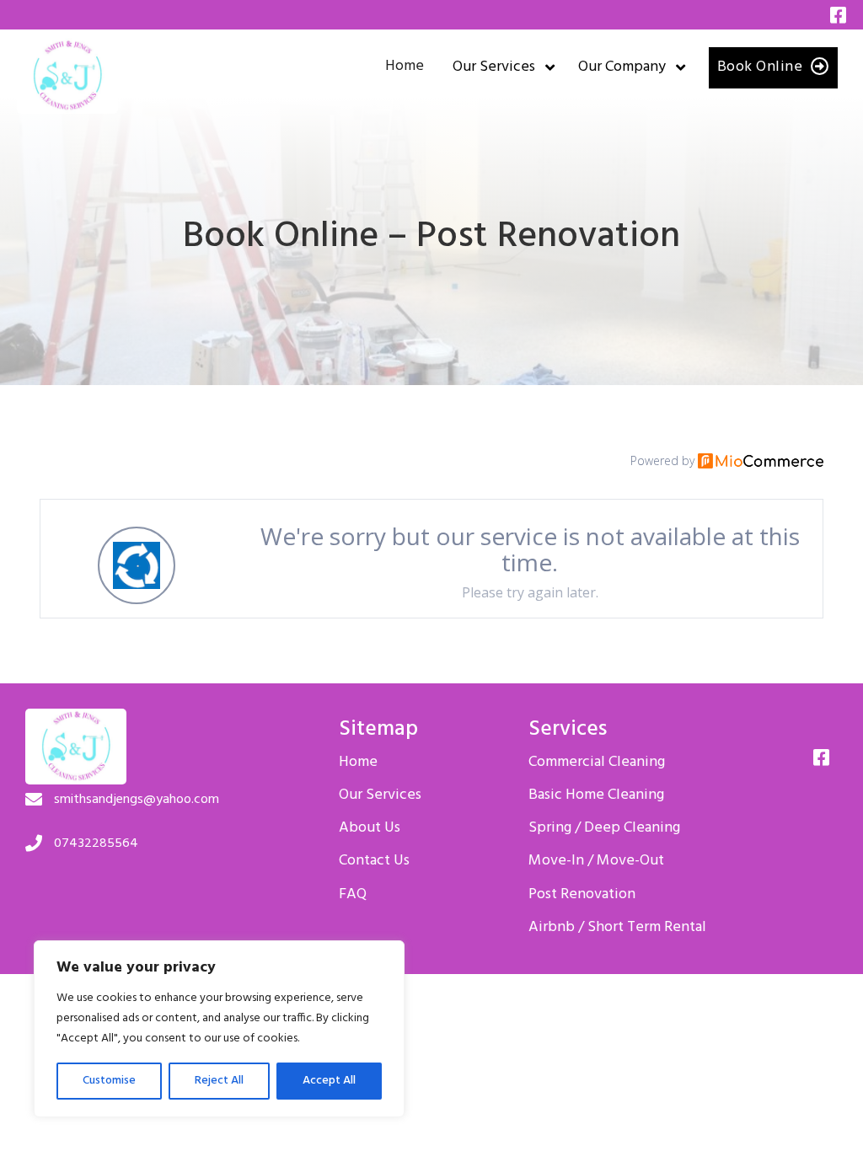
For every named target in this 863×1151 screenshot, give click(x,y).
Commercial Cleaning (596, 762)
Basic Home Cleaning (596, 795)
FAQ (353, 895)
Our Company (622, 67)
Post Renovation (581, 895)
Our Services (494, 67)
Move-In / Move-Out (596, 861)
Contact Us (374, 861)
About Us (369, 828)
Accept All (329, 1080)
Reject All (219, 1080)
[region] (219, 1028)
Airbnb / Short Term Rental (617, 928)
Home (404, 66)
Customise (109, 1080)
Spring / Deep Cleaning (604, 828)
